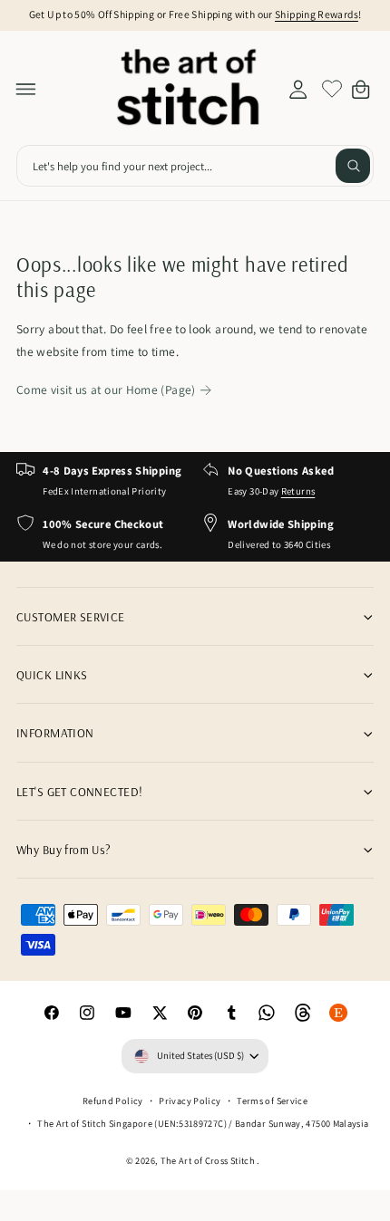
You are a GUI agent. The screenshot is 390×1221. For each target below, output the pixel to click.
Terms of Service (272, 1100)
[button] (26, 89)
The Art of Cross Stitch (209, 1160)
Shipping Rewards (316, 14)
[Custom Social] (339, 1013)
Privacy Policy (189, 1100)
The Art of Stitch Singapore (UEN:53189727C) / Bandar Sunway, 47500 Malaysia (202, 1123)
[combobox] (195, 166)
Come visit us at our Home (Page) (106, 389)
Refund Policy (113, 1100)
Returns (298, 491)
